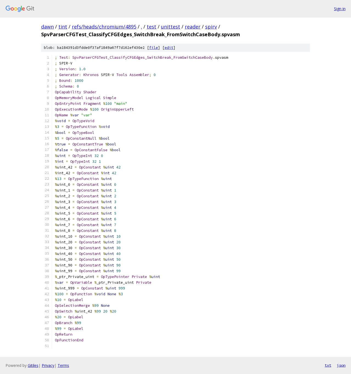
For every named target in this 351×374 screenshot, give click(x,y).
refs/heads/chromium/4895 (104, 26)
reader (192, 26)
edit (169, 47)
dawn (47, 26)
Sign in (340, 8)
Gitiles (33, 365)
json (341, 365)
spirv (211, 26)
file (153, 47)
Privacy (48, 365)
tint (62, 26)
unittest (170, 26)
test (151, 26)
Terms (63, 365)
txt (328, 365)
